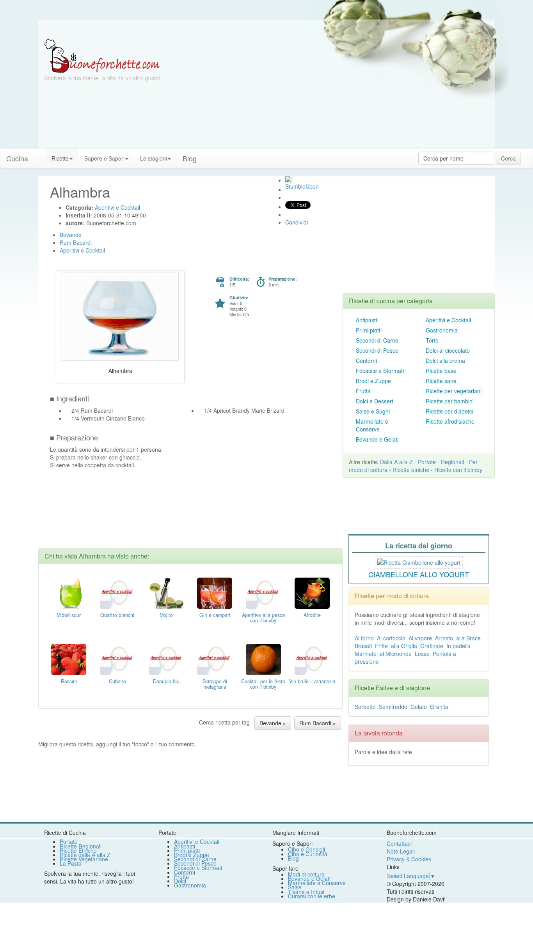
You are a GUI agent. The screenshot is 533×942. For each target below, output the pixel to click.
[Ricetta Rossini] (68, 658)
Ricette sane (441, 381)
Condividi (296, 222)
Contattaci (399, 843)
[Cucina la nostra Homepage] (40, 154)
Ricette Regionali (80, 846)
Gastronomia (442, 330)
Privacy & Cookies (409, 859)
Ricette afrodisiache (450, 421)
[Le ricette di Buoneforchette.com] (266, 29)
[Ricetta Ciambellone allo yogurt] (419, 561)
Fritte (381, 646)
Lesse (422, 653)
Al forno (364, 638)
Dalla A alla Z (396, 462)
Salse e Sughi (373, 411)
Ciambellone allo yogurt (418, 574)
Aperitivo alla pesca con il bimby (263, 618)
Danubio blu (166, 681)
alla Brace (468, 638)
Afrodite (312, 615)
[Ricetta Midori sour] (68, 592)
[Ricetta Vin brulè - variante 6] (312, 658)
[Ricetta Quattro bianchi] (117, 592)
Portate (427, 462)
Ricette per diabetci (449, 411)
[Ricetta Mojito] (166, 592)
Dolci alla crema (445, 360)
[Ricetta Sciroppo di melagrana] (214, 658)
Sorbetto (365, 706)
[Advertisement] (342, 93)
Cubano (117, 681)
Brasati (363, 646)
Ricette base (441, 371)
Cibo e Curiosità (307, 854)
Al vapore (420, 638)
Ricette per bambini (450, 401)
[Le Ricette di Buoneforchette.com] (102, 56)
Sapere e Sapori (104, 158)
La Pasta (71, 863)
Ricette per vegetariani (453, 391)
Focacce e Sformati (380, 371)
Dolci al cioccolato (448, 350)
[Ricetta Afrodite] (312, 592)
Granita (439, 706)
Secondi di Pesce (377, 350)
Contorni (366, 360)
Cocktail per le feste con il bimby (263, 684)
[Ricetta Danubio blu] (166, 658)
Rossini (69, 681)
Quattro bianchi (117, 615)
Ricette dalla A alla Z (85, 855)
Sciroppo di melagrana (215, 684)
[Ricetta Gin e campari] (214, 592)
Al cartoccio (391, 638)
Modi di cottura (306, 874)
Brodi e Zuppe (373, 381)
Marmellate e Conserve (372, 425)
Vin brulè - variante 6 (312, 681)
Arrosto (444, 638)
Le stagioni (153, 158)
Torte (432, 340)
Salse (295, 887)
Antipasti (366, 320)
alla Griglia (404, 646)
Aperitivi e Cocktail (448, 320)
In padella (458, 646)
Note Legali (401, 851)
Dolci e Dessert (374, 401)
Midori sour (69, 615)
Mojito (166, 615)
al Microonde (396, 653)
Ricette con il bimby (458, 470)
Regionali (452, 462)
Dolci (180, 881)
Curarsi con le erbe (311, 896)
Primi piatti (369, 330)
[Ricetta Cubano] (117, 658)
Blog (293, 858)
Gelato (418, 706)
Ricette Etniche (78, 850)
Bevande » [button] (272, 723)
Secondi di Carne (377, 340)
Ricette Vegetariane (84, 859)
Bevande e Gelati (377, 439)
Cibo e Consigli (306, 849)
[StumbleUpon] (288, 179)
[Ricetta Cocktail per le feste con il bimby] (263, 658)
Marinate (366, 653)
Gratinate (431, 646)
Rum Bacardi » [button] (317, 723)
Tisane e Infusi (306, 892)
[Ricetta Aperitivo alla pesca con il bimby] (263, 592)
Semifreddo (393, 706)
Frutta (363, 391)
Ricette (60, 158)
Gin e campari (214, 615)
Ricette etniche (411, 470)
